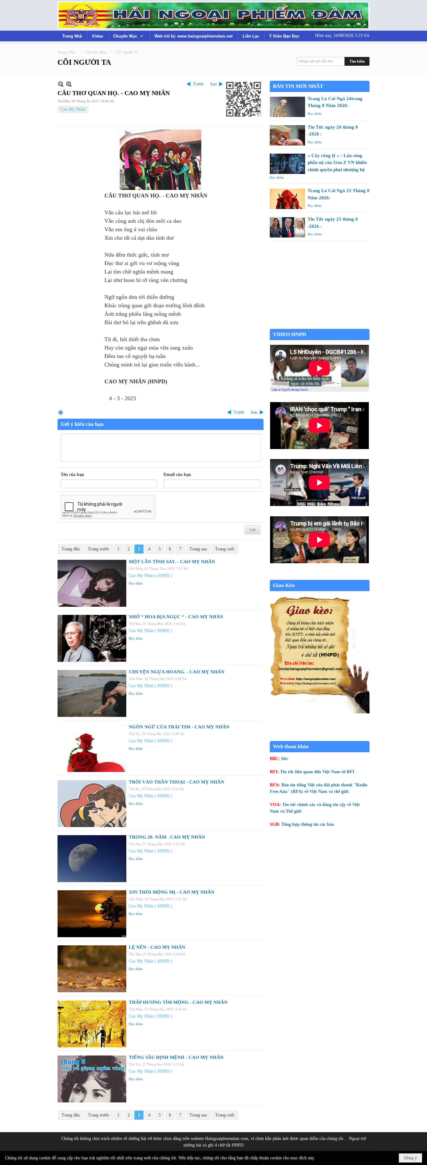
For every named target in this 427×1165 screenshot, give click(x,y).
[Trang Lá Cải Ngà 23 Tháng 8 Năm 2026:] (287, 199)
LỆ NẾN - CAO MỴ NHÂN (157, 947)
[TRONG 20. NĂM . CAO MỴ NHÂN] (92, 858)
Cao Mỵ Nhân (73, 109)
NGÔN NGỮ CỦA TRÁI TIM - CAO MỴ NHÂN (179, 726)
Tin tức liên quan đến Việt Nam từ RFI (317, 771)
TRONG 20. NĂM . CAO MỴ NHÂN (167, 837)
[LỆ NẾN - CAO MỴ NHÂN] (92, 968)
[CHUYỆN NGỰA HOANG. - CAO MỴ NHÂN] (92, 693)
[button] (128, 36)
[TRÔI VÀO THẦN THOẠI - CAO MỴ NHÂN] (92, 803)
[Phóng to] (69, 84)
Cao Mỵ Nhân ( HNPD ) (150, 575)
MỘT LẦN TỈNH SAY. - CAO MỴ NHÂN (172, 561)
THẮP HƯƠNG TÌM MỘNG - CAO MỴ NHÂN (178, 1002)
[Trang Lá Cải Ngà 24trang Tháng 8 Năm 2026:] (287, 107)
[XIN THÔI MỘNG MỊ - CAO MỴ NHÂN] (92, 913)
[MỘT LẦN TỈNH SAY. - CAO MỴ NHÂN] (92, 583)
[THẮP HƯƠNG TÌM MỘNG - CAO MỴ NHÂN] (92, 1023)
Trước (198, 84)
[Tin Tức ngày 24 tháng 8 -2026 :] (287, 135)
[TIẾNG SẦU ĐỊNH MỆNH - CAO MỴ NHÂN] (92, 1078)
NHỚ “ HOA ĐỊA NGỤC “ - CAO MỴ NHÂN (176, 616)
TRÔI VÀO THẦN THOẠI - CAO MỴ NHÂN (176, 781)
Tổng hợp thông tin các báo (307, 824)
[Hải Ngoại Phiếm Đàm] (213, 15)
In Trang (61, 412)
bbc (284, 758)
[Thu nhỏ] (61, 84)
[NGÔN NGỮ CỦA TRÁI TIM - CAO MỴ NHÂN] (92, 748)
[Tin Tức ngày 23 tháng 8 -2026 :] (287, 227)
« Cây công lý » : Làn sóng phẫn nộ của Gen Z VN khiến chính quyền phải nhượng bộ (337, 162)
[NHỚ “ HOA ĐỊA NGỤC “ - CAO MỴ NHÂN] (92, 638)
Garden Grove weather (319, 325)
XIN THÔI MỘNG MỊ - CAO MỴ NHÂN (171, 892)
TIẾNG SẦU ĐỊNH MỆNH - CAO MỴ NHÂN (176, 1057)
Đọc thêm (136, 583)
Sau (213, 84)
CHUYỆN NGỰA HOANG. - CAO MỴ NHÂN (176, 671)
